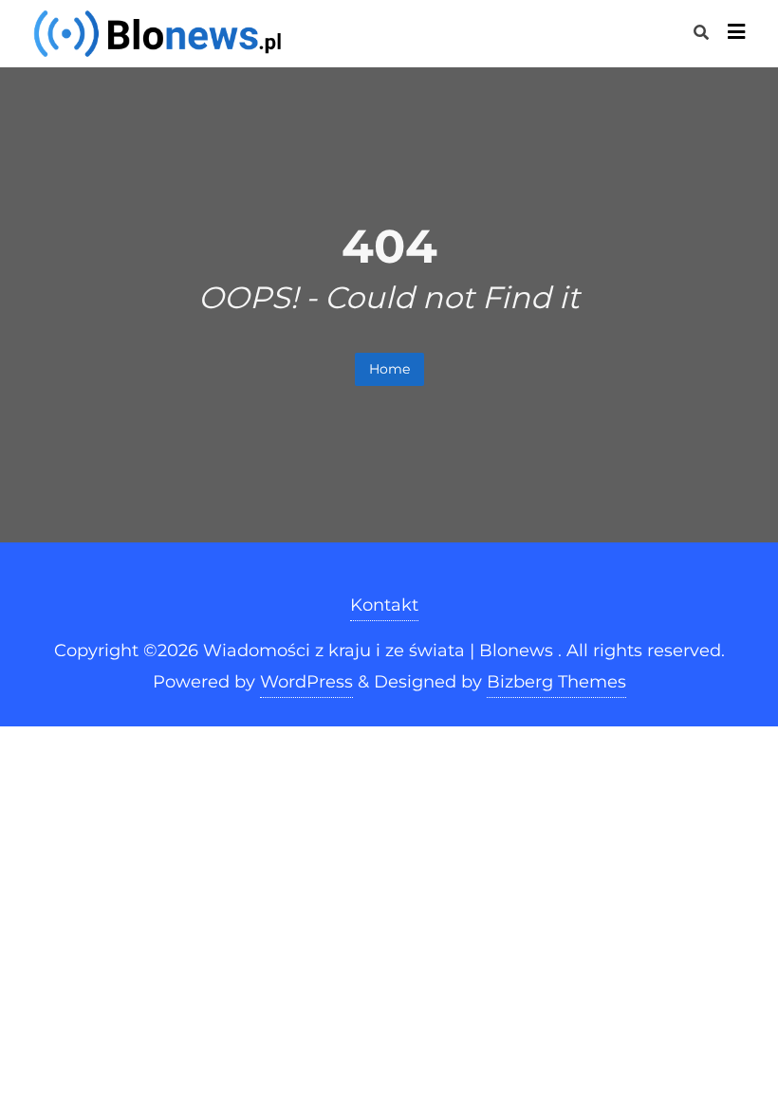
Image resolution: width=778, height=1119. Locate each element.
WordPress (306, 681)
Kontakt (384, 605)
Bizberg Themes (556, 681)
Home (389, 368)
